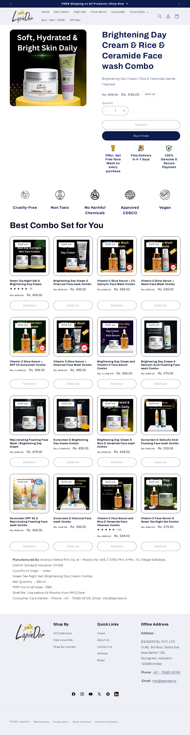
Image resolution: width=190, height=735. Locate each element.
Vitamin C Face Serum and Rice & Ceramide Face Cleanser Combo (115, 522)
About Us (103, 640)
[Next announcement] (179, 3)
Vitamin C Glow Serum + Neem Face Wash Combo (158, 282)
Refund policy (41, 722)
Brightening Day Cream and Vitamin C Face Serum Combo (116, 365)
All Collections (62, 633)
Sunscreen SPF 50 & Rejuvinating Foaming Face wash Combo (29, 522)
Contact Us (104, 647)
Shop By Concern (64, 647)
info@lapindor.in (164, 681)
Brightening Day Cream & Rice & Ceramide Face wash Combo (116, 443)
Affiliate (102, 653)
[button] (138, 12)
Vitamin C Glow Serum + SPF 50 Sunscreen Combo (28, 363)
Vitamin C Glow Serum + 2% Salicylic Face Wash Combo (116, 282)
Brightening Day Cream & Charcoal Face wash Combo (72, 282)
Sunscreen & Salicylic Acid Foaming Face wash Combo (160, 441)
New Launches (63, 640)
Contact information (106, 722)
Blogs (101, 660)
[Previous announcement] (11, 3)
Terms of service (81, 722)
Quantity (107, 103)
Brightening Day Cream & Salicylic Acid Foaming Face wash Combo (160, 365)
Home (101, 633)
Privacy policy (61, 722)
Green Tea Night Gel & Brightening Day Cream (26, 282)
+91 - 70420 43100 (166, 672)
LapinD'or (24, 722)
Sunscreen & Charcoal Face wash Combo (72, 520)
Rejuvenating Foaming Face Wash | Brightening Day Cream (29, 443)
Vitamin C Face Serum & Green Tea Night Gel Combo (160, 520)
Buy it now (141, 135)
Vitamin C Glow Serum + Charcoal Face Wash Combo (72, 363)
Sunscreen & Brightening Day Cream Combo (70, 441)
